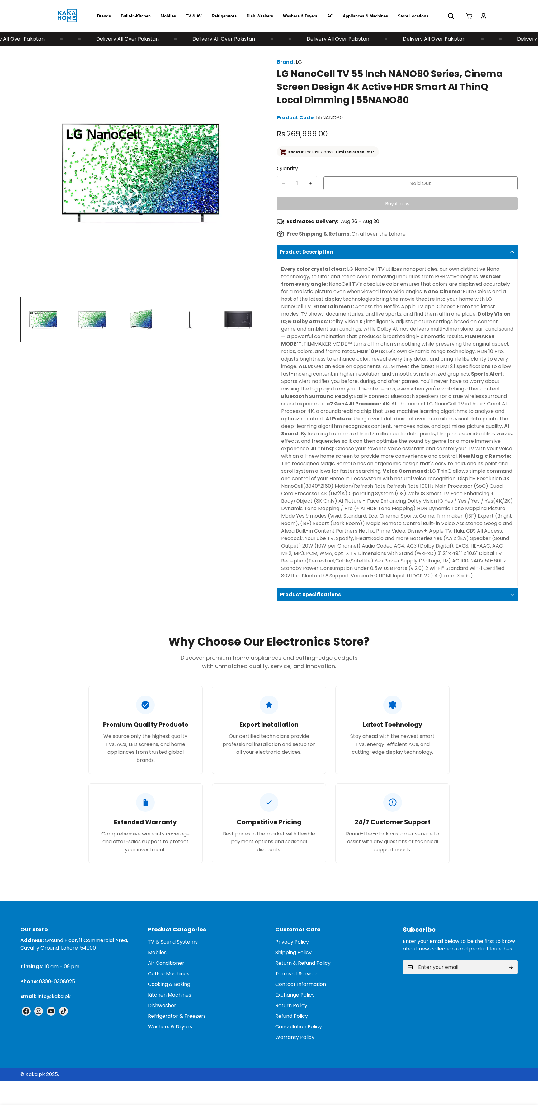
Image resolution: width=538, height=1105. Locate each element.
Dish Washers (260, 16)
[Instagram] (38, 1011)
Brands (104, 16)
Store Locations (413, 16)
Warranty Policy (294, 1037)
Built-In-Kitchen (136, 16)
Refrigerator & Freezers (177, 1016)
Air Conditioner (166, 963)
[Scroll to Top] (526, 1071)
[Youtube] (51, 1011)
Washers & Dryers (300, 16)
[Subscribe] (511, 967)
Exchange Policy (295, 994)
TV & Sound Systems (173, 941)
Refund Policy (291, 1016)
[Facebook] (26, 1011)
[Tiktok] (63, 1011)
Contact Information (300, 984)
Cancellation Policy (298, 1026)
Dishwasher (162, 1005)
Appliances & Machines (365, 16)
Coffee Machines (168, 973)
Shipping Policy (293, 952)
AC (330, 16)
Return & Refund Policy (303, 963)
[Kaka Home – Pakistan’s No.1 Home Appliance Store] (67, 16)
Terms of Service (296, 973)
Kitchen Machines (169, 994)
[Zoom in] (248, 64)
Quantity (287, 168)
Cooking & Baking (169, 984)
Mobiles (168, 16)
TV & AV (194, 16)
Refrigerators (224, 16)
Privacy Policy (292, 941)
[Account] (483, 16)
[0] (469, 16)
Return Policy (291, 1005)
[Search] (451, 16)
